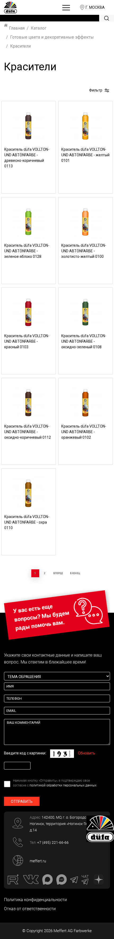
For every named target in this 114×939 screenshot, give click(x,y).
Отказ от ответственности (30, 908)
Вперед (58, 573)
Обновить (86, 753)
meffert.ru (38, 861)
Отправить (22, 801)
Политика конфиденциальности (35, 899)
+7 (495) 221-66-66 (53, 842)
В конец (75, 573)
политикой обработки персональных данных (63, 785)
